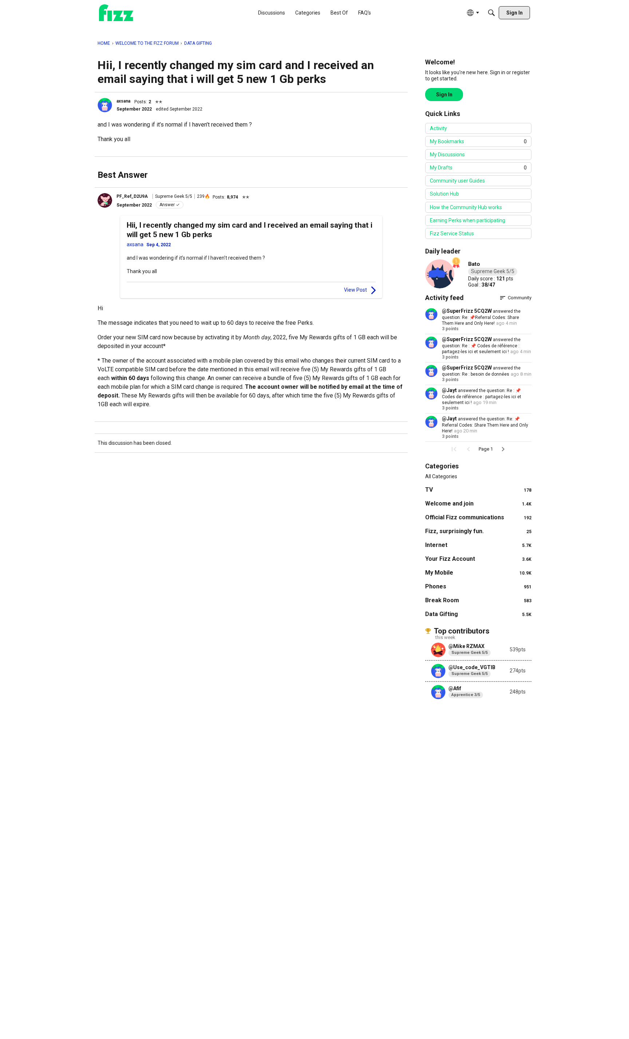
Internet (478, 545)
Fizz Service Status (452, 233)
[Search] (491, 12)
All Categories (441, 476)
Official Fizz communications (478, 517)
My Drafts (478, 168)
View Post (355, 290)
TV (478, 489)
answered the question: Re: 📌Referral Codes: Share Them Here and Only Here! (481, 317)
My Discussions (447, 154)
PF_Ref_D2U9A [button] (132, 196)
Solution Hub (444, 194)
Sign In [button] (444, 94)
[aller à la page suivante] (503, 449)
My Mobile (478, 572)
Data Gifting (478, 614)
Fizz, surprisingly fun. (478, 531)
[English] (116, 12)
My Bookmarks (478, 141)
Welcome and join (478, 503)
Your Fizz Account (478, 558)
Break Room (478, 600)
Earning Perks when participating (467, 220)
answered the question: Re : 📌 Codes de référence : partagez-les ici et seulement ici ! (481, 345)
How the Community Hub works (466, 207)
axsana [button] (123, 101)
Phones (478, 586)
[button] (105, 105)
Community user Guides (457, 181)
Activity (438, 128)
